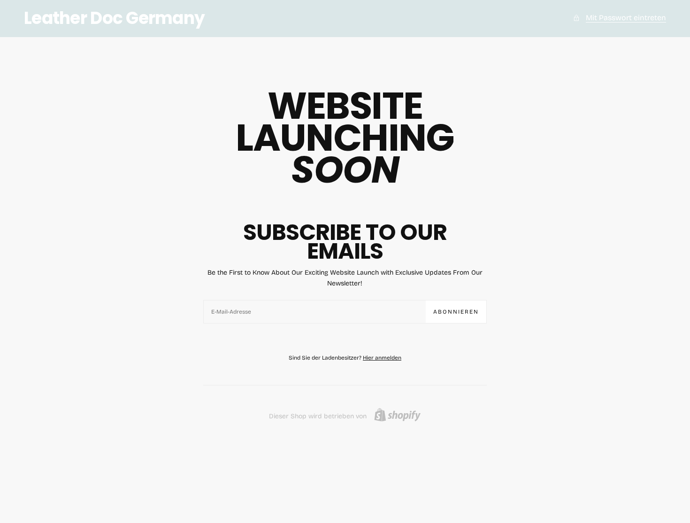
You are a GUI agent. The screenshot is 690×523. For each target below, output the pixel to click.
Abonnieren (456, 311)
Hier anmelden (382, 357)
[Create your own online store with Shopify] (397, 415)
